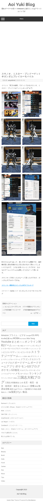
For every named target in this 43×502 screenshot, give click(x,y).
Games (12, 291)
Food (3, 462)
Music (3, 473)
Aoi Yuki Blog (21, 4)
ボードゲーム (22, 362)
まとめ (15, 341)
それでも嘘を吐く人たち (9, 432)
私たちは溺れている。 (8, 436)
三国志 (15, 378)
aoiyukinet (11, 80)
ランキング (35, 373)
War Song (31, 338)
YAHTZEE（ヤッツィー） (9, 414)
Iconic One (10, 500)
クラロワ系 (24, 348)
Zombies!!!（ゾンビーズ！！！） (12, 425)
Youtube (6, 341)
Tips (2, 477)
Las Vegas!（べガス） (8, 421)
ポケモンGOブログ (27, 366)
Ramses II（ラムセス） (8, 403)
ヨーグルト (24, 374)
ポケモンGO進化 (10, 370)
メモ (17, 373)
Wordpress (32, 500)
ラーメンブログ (6, 378)
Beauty (3, 451)
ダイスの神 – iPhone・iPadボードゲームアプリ (16, 407)
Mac (11, 338)
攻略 (32, 386)
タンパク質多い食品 (25, 356)
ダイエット (35, 356)
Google (28, 335)
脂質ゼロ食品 (32, 389)
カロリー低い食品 (17, 345)
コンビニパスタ (24, 352)
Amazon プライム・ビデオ (13, 335)
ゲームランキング (33, 348)
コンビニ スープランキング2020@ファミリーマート (12, 310)
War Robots (23, 338)
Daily (2, 459)
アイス (22, 342)
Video (3, 481)
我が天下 (27, 386)
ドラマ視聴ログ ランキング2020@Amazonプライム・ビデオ (31, 310)
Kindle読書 (5, 338)
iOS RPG (35, 335)
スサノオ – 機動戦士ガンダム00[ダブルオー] (17, 285)
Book (3, 455)
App (2, 448)
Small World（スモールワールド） (12, 418)
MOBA (16, 338)
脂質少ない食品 (19, 392)
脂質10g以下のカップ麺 (18, 389)
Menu (21, 19)
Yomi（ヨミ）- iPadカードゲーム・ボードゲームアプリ (19, 429)
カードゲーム (28, 345)
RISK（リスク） (6, 410)
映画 (36, 386)
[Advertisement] (21, 46)
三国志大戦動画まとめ (14, 383)
